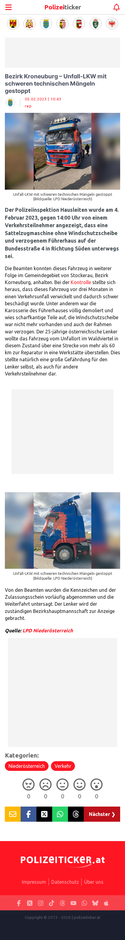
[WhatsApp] (84, 903)
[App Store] (106, 903)
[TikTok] (52, 903)
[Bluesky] (95, 903)
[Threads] (62, 903)
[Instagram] (41, 903)
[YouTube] (73, 903)
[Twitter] (30, 903)
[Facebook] (19, 903)
